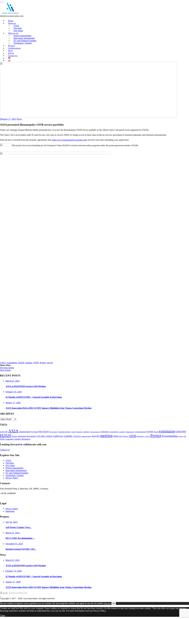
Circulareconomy (64, 432)
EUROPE (149, 432)
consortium (113, 432)
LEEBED (49, 436)
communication (95, 432)
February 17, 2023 (8, 119)
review (180, 436)
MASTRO (96, 436)
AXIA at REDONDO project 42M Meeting (26, 386)
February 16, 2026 (14, 392)
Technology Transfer (23, 43)
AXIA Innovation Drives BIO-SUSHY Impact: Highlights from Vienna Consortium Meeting (48, 408)
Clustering (79, 432)
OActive (125, 436)
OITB (36, 362)
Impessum (10, 511)
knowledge (31, 436)
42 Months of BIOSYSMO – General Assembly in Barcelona (34, 397)
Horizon (14, 436)
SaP (185, 436)
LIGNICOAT (77, 436)
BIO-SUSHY (44, 432)
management (86, 436)
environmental (140, 432)
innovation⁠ (22, 436)
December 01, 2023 (14, 544)
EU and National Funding (17, 473)
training (17, 439)
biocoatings (53, 432)
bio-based (34, 432)
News (19, 119)
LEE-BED (41, 436)
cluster (73, 432)
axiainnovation (24, 432)
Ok (113, 603)
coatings (86, 432)
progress (147, 436)
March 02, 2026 (13, 381)
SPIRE (2, 439)
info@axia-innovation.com (11, 498)
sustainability (9, 439)
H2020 (21, 362)
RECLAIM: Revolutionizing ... (20, 538)
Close (2, 615)
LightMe (68, 436)
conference (104, 432)
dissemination (130, 432)
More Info (107, 603)
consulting (121, 432)
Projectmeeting (170, 436)
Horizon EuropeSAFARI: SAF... (21, 549)
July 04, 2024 (11, 522)
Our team (10, 463)
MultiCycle (117, 436)
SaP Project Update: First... (18, 527)
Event (156, 432)
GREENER (181, 431)
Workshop (25, 439)
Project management (14, 468)
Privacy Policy (12, 478)
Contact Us (13, 55)
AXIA (3, 362)
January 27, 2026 (13, 402)
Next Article (5, 370)
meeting (28, 362)
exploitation (12, 362)
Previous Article (7, 367)
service (50, 362)
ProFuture (140, 436)
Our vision (10, 465)
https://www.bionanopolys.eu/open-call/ (69, 140)
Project (43, 362)
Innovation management (16, 470)
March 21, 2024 (13, 533)
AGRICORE (4, 432)
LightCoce (58, 436)
